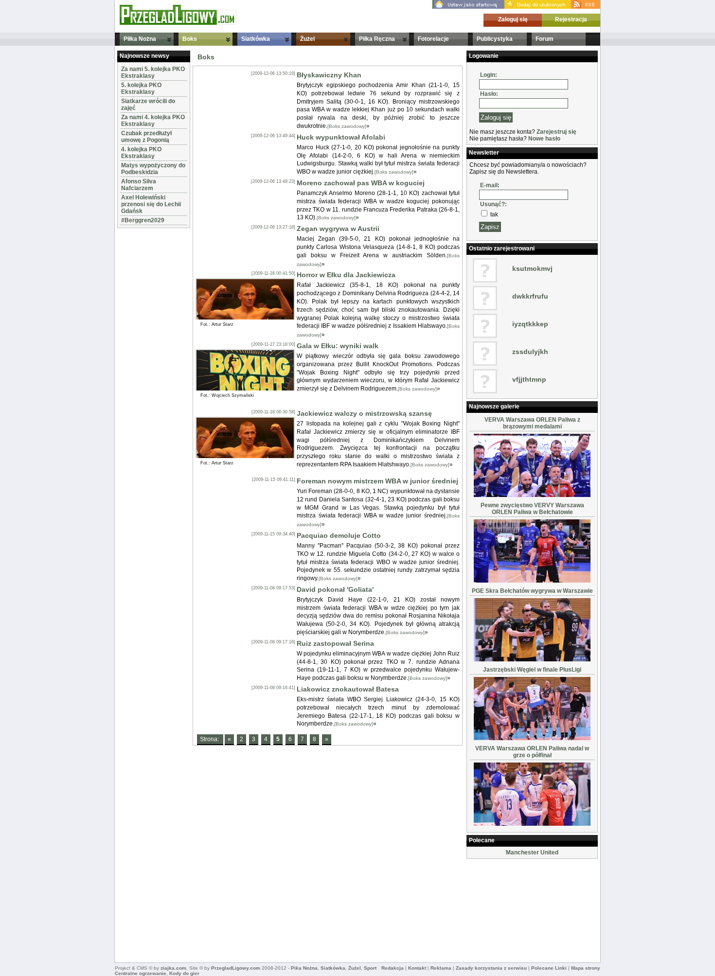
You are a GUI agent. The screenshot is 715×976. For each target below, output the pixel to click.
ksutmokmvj (532, 268)
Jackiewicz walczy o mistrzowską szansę (364, 413)
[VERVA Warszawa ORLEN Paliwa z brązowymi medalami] (532, 495)
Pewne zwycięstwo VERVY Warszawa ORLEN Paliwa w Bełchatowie (532, 508)
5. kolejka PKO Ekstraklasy (141, 88)
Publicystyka (495, 38)
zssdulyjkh (530, 351)
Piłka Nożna (140, 38)
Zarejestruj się (556, 131)
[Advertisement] (146, 376)
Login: (488, 74)
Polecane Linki (549, 968)
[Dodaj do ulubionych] (537, 6)
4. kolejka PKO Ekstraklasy (141, 153)
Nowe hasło (544, 138)
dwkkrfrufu (530, 296)
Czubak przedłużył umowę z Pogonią (146, 136)
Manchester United (532, 852)
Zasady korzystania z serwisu (491, 968)
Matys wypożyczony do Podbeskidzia (153, 169)
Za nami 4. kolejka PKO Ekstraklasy (153, 120)
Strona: (210, 739)
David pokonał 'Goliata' (335, 589)
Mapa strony (585, 968)
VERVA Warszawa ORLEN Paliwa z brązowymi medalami (532, 423)
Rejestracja (571, 19)
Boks (189, 38)
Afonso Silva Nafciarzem (138, 185)
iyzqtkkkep (530, 324)
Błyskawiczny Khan (329, 75)
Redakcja (392, 968)
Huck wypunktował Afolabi (341, 137)
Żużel (307, 38)
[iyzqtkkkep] (485, 336)
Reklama (440, 968)
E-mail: (490, 185)
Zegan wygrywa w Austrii (338, 228)
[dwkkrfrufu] (485, 308)
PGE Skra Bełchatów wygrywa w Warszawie (532, 590)
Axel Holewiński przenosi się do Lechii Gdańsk (151, 204)
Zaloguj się (513, 19)
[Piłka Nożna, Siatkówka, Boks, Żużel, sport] (178, 22)
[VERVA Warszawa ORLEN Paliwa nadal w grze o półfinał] (532, 823)
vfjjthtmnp (529, 379)
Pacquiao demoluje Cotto (339, 535)
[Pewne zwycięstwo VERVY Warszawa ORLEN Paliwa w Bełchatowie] (532, 580)
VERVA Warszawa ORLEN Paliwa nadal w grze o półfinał (532, 752)
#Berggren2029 (142, 220)
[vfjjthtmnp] (485, 391)
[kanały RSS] (585, 6)
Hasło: (489, 93)
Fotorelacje (433, 38)
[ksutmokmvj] (485, 280)
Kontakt (417, 968)
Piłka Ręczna (377, 38)
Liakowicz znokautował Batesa (348, 689)
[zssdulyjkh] (485, 363)
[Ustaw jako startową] (468, 6)
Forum (545, 38)
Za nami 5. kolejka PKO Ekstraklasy (153, 72)
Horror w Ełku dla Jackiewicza (346, 275)
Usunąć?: (493, 204)
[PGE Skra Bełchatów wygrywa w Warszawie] (532, 659)
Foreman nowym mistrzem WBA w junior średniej (377, 481)
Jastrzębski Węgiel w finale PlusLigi (532, 669)
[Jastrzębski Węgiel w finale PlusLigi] (532, 738)
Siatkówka (255, 38)
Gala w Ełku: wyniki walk (337, 346)
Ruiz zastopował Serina (335, 643)
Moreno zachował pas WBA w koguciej (361, 183)
